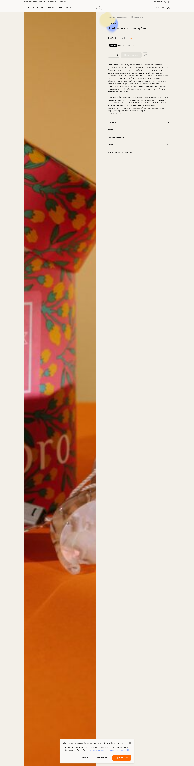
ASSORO (112, 23)
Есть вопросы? (52, 2)
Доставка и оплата (30, 2)
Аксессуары (123, 17)
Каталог (111, 17)
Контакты (62, 2)
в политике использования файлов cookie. (110, 750)
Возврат (42, 2)
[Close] (130, 743)
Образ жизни (137, 17)
